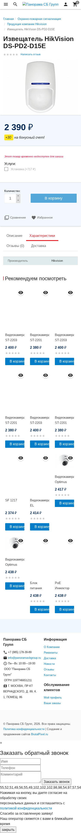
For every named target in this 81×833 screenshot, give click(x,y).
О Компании (52, 647)
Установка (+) (23, 169)
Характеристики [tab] (42, 236)
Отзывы (49, 669)
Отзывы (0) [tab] (15, 246)
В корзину (17, 361)
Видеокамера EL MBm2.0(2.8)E (39, 505)
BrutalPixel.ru (39, 734)
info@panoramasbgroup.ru (24, 657)
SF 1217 (11, 500)
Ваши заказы (52, 703)
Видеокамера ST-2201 (39, 337)
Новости (49, 663)
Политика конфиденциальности (23, 729)
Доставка (50, 658)
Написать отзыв (30, 54)
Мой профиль (53, 697)
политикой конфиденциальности (26, 808)
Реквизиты (50, 652)
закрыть (8, 829)
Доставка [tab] (38, 246)
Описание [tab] (14, 236)
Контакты (50, 675)
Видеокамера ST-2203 (14, 337)
